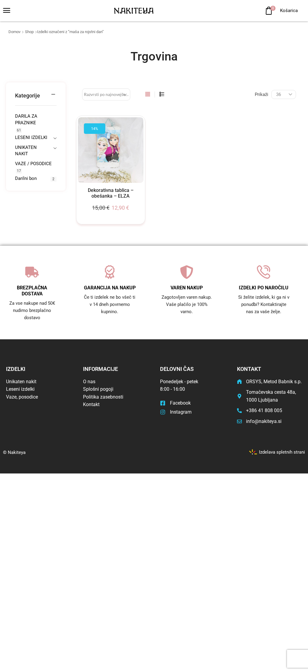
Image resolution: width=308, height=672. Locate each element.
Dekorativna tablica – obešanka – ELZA (111, 193)
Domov (14, 31)
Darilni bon (26, 178)
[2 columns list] (161, 94)
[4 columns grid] (147, 94)
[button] (6, 10)
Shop (29, 31)
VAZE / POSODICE (33, 163)
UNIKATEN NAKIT (26, 150)
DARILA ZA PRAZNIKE (26, 119)
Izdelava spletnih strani (282, 452)
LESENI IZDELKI (31, 137)
